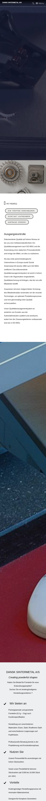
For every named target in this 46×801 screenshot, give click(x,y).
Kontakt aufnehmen (19, 216)
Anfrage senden (17, 222)
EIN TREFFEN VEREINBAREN (21, 211)
